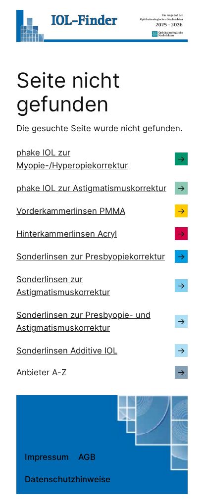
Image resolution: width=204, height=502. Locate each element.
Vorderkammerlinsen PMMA (70, 211)
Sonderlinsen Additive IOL (66, 350)
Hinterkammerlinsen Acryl (66, 234)
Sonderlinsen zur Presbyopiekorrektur (90, 256)
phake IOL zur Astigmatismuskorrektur (91, 188)
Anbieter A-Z (41, 372)
